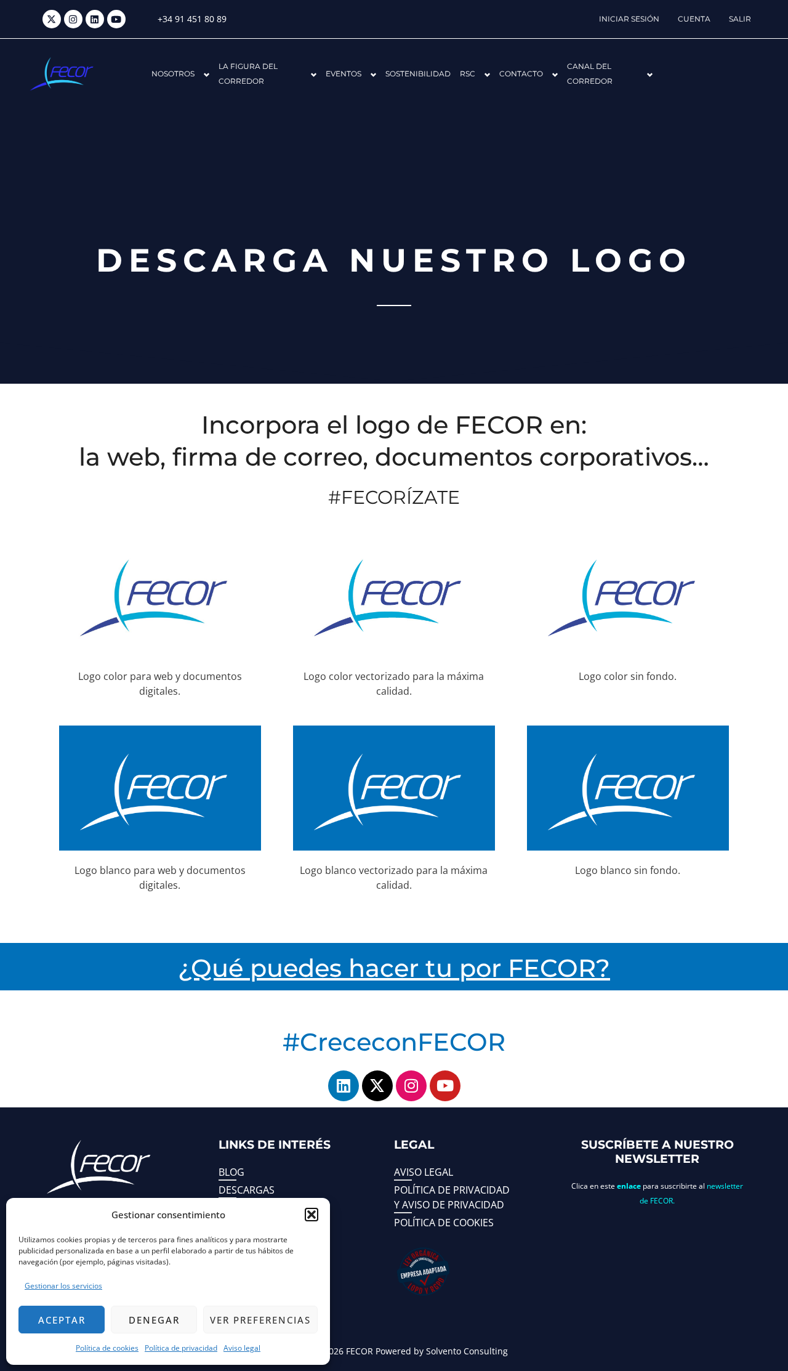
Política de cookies (107, 1348)
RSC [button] (467, 73)
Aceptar (62, 1320)
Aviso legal (241, 1348)
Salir (740, 18)
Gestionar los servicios (63, 1285)
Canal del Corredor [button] (590, 74)
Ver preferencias (260, 1320)
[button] (311, 1214)
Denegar (154, 1320)
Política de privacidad (181, 1348)
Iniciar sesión (629, 18)
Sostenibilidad (418, 73)
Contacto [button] (521, 73)
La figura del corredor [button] (248, 74)
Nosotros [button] (173, 73)
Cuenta (694, 18)
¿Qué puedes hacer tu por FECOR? (394, 968)
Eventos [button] (343, 73)
